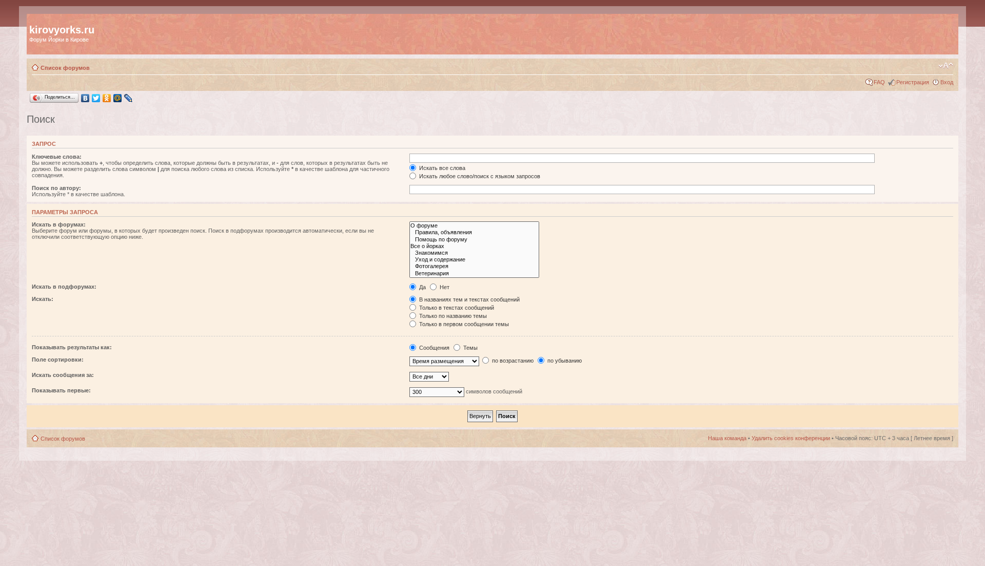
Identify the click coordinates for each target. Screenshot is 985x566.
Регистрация (912, 82)
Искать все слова (441, 168)
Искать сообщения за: (63, 375)
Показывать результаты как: (72, 347)
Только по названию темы (452, 316)
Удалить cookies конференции (791, 438)
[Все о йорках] (474, 246)
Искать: (42, 299)
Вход (946, 82)
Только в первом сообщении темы (463, 324)
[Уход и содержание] (474, 259)
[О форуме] (474, 225)
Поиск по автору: (56, 188)
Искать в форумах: (59, 224)
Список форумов (65, 68)
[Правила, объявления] (474, 232)
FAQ (879, 82)
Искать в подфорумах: (64, 287)
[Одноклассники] (107, 98)
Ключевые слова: (57, 157)
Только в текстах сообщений (456, 308)
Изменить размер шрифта (945, 65)
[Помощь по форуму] (474, 239)
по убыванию (564, 360)
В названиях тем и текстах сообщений (469, 299)
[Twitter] (96, 98)
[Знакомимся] (474, 253)
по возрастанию (512, 360)
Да (422, 287)
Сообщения (433, 348)
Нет (443, 287)
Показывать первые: (61, 390)
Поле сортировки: (58, 359)
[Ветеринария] (474, 273)
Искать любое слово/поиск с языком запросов (479, 176)
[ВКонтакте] (85, 98)
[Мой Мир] (117, 98)
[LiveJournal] (128, 98)
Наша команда (727, 438)
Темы (470, 348)
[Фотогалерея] (474, 266)
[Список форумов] (35, 19)
